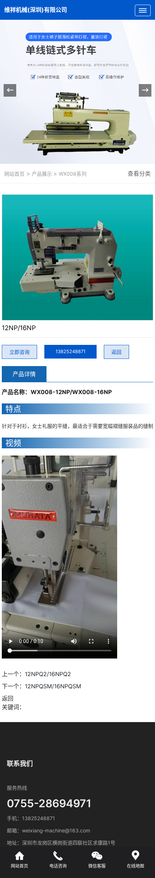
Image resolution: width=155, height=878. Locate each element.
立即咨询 (19, 352)
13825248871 (70, 351)
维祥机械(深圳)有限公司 (35, 9)
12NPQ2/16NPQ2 (48, 674)
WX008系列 (72, 174)
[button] (145, 90)
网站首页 (14, 174)
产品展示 (41, 174)
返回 (116, 352)
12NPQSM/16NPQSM (53, 686)
